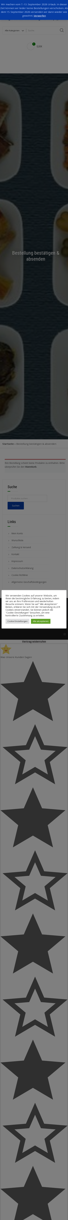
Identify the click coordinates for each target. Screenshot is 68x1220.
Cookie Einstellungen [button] (17, 621)
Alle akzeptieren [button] (41, 621)
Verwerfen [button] (40, 15)
